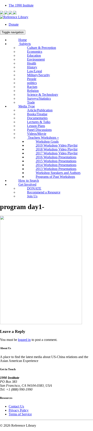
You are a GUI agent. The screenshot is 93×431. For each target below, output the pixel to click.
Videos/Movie (36, 133)
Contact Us (16, 406)
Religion (33, 90)
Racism (32, 87)
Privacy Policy (19, 410)
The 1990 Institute (21, 5)
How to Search (28, 180)
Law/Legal (34, 71)
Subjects (24, 44)
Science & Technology (42, 94)
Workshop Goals (47, 141)
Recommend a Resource (43, 192)
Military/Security (38, 75)
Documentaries (37, 118)
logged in (24, 340)
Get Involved (27, 184)
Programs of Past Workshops (55, 176)
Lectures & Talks (38, 122)
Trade (31, 102)
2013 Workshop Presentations (56, 169)
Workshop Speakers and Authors (58, 173)
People (31, 79)
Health (31, 63)
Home (22, 40)
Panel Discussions (39, 130)
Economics (34, 51)
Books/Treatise (37, 114)
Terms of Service (20, 414)
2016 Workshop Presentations (56, 157)
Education (34, 55)
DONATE (34, 188)
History (32, 67)
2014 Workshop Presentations (56, 165)
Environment (36, 59)
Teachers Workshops (43, 137)
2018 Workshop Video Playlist (56, 149)
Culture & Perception (41, 48)
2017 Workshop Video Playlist (56, 153)
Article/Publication (40, 110)
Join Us (32, 196)
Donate (14, 24)
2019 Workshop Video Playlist (56, 145)
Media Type (26, 106)
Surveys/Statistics (39, 98)
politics (32, 83)
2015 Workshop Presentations (56, 161)
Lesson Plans (36, 126)
